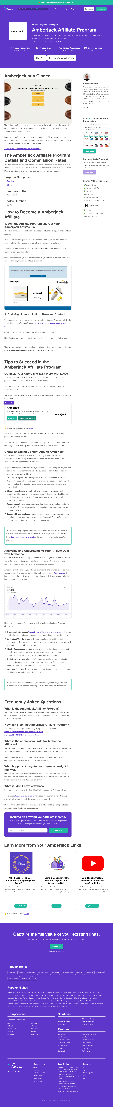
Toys (13, 1006)
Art (61, 992)
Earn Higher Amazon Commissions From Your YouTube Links (92, 880)
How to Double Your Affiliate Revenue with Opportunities (66, 1082)
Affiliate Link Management (90, 1019)
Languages (64, 1001)
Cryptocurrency (92, 995)
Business (18, 995)
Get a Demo (89, 9)
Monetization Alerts (88, 1022)
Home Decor (25, 1001)
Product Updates (14, 978)
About (35, 1067)
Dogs (100, 995)
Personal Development (21, 1004)
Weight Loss (46, 1006)
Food (48, 998)
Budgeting (11, 995)
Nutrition (10, 1004)
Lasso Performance (56, 573)
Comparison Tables (64, 1040)
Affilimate (34, 1026)
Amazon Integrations (64, 1022)
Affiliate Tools (13, 972)
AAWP (9, 1023)
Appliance (56, 992)
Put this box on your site (27, 418)
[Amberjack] (60, 414)
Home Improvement (36, 1001)
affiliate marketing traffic (24, 796)
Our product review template (23, 537)
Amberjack (13, 407)
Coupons (72, 995)
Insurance (47, 1001)
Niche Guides (100, 972)
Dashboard (61, 1051)
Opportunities (62, 1048)
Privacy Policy (37, 1075)
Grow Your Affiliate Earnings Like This (68, 1092)
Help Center (86, 1070)
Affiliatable (34, 1023)
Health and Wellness (14, 1001)
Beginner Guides (43, 972)
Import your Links (87, 1045)
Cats (37, 995)
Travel (18, 1006)
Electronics (18, 998)
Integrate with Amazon (89, 1034)
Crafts (79, 995)
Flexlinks (34, 1031)
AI (33, 992)
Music (96, 1001)
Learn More (11, 418)
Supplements (99, 1004)
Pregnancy (36, 1004)
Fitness (43, 998)
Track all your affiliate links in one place (44, 632)
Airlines (37, 992)
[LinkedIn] (85, 107)
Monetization (89, 972)
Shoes (9, 185)
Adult (29, 992)
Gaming (62, 998)
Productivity (44, 1004)
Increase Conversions (64, 1019)
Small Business (66, 1004)
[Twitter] (88, 107)
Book (97, 992)
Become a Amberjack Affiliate (61, 58)
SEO (34, 978)
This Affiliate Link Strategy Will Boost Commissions (67, 1087)
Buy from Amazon (92, 906)
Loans (71, 1001)
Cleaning (59, 995)
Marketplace (61, 1034)
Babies (74, 992)
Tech (9, 1006)
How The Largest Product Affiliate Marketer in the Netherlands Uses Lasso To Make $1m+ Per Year (68, 1069)
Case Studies (55, 972)
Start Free (40, 58)
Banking (80, 992)
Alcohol (43, 992)
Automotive (67, 992)
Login (84, 1075)
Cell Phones (43, 995)
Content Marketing (67, 972)
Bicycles (92, 992)
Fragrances (55, 998)
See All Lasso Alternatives (16, 1019)
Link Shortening (63, 1037)
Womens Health (56, 1006)
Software (75, 1004)
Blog (65, 9)
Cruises (84, 995)
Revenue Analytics (87, 1024)
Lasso (31, 428)
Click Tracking (86, 1042)
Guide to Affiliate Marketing (38, 9)
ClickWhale (34, 1029)
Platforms (56, 9)
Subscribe (58, 830)
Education (79, 972)
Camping (25, 995)
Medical (82, 1001)
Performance (86, 1051)
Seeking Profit (26, 978)
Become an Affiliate (39, 1073)
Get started (101, 9)
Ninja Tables (35, 1034)
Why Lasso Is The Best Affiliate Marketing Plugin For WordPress (20, 880)
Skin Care (58, 1004)
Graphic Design (82, 998)
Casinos (31, 995)
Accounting (22, 992)
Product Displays (63, 1045)
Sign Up (84, 1078)
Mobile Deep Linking (64, 1042)
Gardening (69, 998)
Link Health (85, 1048)
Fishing (37, 998)
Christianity (51, 995)
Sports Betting (84, 1004)
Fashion (10, 181)
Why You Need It (21, 906)
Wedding (38, 1006)
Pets (30, 1004)
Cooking (65, 995)
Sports (92, 1004)
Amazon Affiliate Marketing (27, 972)
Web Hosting (30, 1006)
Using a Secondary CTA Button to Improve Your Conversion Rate (57, 880)
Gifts (75, 998)
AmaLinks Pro (12, 1029)
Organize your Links (88, 1040)
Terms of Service (38, 1078)
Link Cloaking (86, 1037)
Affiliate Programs (87, 1073)
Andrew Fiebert (38, 42)
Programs (74, 9)
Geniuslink (11, 1034)
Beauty (86, 992)
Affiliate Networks (13, 992)
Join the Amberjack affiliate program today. (22, 149)
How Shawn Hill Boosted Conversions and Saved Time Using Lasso (68, 1076)
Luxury (77, 1001)
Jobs (58, 1001)
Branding (36, 1070)
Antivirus (49, 992)
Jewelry (53, 1001)
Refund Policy (37, 1081)
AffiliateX (10, 1026)
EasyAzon (10, 1031)
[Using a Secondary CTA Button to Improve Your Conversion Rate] (57, 863)
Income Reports (63, 1024)
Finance (31, 998)
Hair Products (93, 998)
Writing (64, 1006)
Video (23, 1006)
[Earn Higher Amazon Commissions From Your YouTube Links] (93, 863)
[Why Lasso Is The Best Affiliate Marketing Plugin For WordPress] (21, 863)
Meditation (89, 1001)
